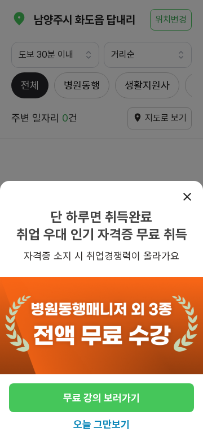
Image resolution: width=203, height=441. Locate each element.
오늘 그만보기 (101, 424)
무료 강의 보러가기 (101, 398)
